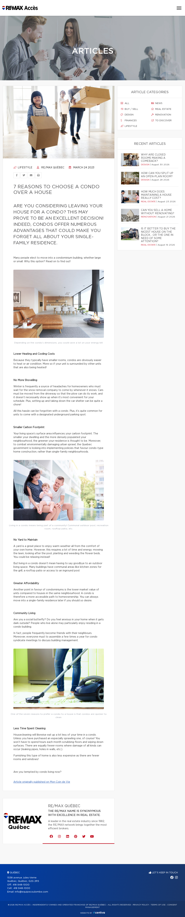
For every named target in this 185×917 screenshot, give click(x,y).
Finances (130, 120)
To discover (163, 120)
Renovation (162, 115)
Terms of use (158, 905)
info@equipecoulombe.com (31, 892)
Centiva (99, 912)
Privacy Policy (141, 905)
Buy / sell (131, 109)
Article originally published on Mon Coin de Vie (41, 782)
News (158, 103)
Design (129, 115)
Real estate (162, 109)
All (126, 103)
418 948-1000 (21, 885)
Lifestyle (24, 167)
